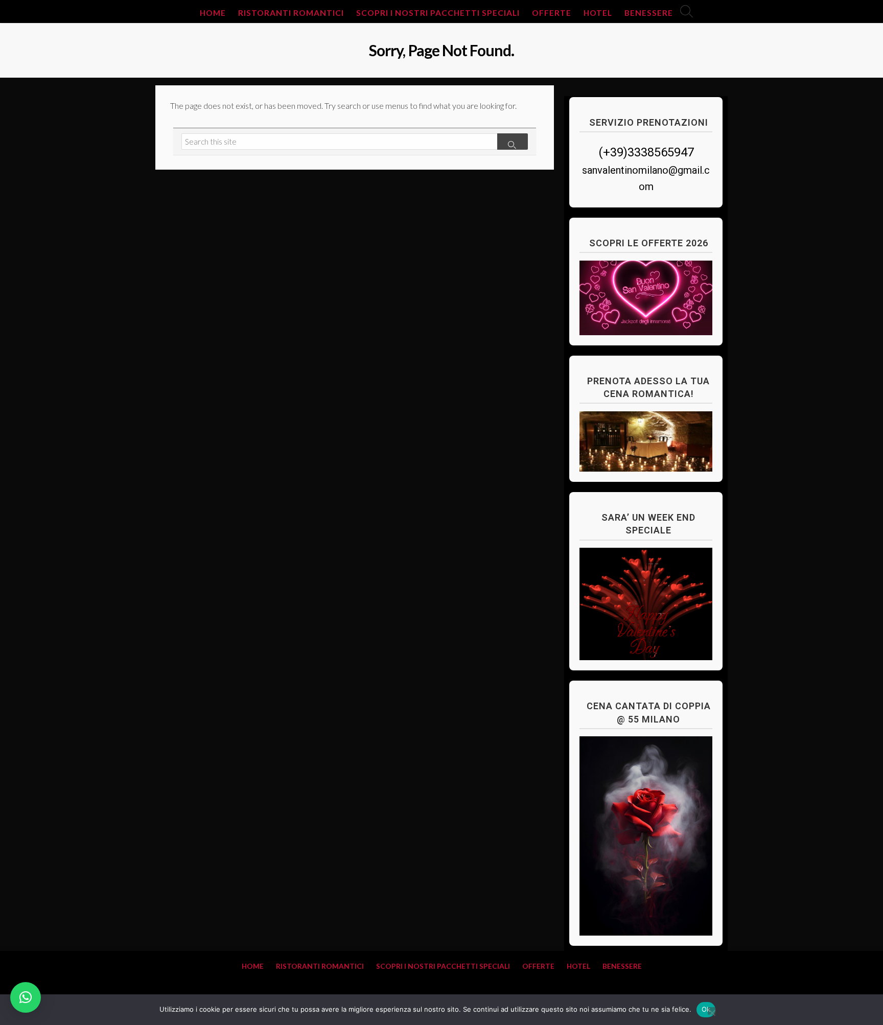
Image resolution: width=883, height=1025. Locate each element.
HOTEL (598, 12)
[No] (712, 1011)
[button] (25, 997)
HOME (213, 12)
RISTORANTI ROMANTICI (291, 12)
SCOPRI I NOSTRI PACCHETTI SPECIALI (438, 12)
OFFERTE (551, 12)
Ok (706, 1009)
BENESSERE (648, 12)
